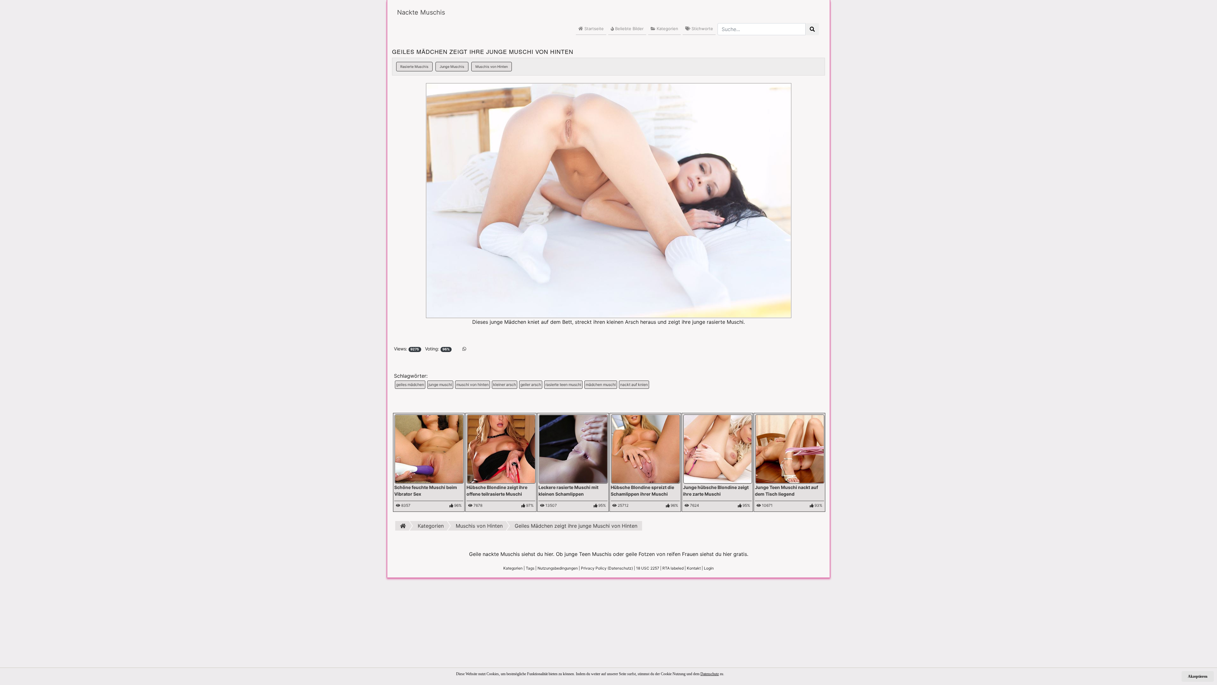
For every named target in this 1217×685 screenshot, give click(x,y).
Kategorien (666, 28)
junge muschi (440, 384)
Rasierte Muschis (414, 66)
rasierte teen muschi (563, 384)
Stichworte (701, 28)
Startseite (593, 28)
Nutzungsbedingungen (558, 568)
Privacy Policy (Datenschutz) (607, 568)
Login (709, 568)
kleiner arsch (504, 384)
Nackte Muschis (421, 12)
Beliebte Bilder (629, 28)
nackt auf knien (634, 384)
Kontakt (694, 568)
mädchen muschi (601, 384)
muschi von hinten (472, 384)
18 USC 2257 (647, 568)
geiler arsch (530, 384)
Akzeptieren (1197, 676)
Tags (530, 568)
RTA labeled (673, 568)
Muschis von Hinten (491, 66)
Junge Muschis (452, 66)
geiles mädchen (410, 384)
